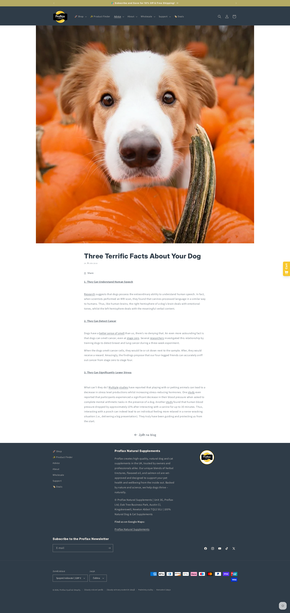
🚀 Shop (57, 451)
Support (57, 480)
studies (123, 387)
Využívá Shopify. (73, 590)
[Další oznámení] (236, 3)
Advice (56, 463)
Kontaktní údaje (163, 590)
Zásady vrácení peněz (93, 590)
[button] (80, 16)
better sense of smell (112, 333)
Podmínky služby (145, 590)
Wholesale (58, 474)
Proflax (63, 590)
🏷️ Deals (57, 486)
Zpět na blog (147, 435)
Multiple (114, 387)
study (191, 392)
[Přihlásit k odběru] (109, 548)
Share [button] (90, 272)
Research (89, 294)
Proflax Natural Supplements (132, 529)
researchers (157, 338)
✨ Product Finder (63, 457)
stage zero (133, 338)
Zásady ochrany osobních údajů (121, 590)
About (56, 469)
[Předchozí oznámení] (54, 3)
